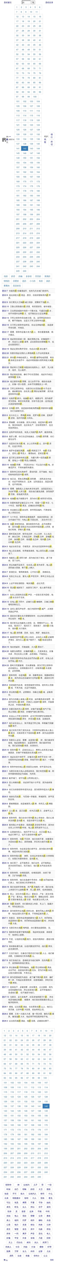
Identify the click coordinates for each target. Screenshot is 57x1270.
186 (24, 200)
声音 (32, 1233)
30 (34, 30)
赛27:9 (5, 967)
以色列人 (32, 1193)
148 (38, 153)
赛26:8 (5, 817)
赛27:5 (5, 939)
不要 (32, 1202)
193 (18, 209)
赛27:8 (5, 960)
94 (29, 91)
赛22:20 (5, 353)
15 (34, 16)
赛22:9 (5, 302)
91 (40, 87)
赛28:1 (5, 1006)
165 (18, 176)
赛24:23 (5, 665)
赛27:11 (5, 987)
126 (24, 129)
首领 (32, 1237)
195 (31, 209)
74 (29, 73)
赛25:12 (5, 766)
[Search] (33, 2)
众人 (24, 1206)
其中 (32, 1229)
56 (40, 54)
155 (31, 162)
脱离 (8, 1251)
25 (34, 26)
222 (24, 242)
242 (24, 266)
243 (31, 266)
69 (29, 68)
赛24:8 (5, 576)
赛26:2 (5, 778)
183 (31, 195)
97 (17, 96)
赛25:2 (5, 684)
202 (24, 219)
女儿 (24, 1251)
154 (24, 162)
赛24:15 (5, 615)
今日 (17, 1246)
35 (34, 35)
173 (18, 186)
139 (31, 143)
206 (24, 223)
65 (34, 63)
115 (31, 115)
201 (18, 219)
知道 (6, 1193)
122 (24, 124)
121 (18, 124)
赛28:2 (5, 1013)
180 (38, 190)
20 (34, 21)
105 (18, 106)
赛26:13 (5, 855)
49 (29, 49)
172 (38, 181)
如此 (48, 1202)
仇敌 (40, 1229)
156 (38, 162)
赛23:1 (5, 398)
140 (38, 143)
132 (38, 134)
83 (23, 82)
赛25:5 (5, 708)
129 (18, 134)
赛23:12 (5, 478)
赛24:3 (5, 546)
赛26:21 (5, 910)
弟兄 (8, 1206)
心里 (8, 1224)
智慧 (16, 1229)
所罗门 (45, 1242)
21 (40, 21)
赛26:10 (5, 831)
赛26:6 (5, 803)
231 (31, 252)
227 (31, 247)
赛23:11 (5, 471)
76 (40, 73)
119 (31, 120)
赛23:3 (5, 415)
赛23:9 (5, 457)
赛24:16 (5, 622)
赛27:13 (5, 996)
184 (38, 195)
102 (24, 101)
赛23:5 (5, 432)
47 (17, 49)
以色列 (26, 1184)
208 (38, 223)
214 (24, 233)
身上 (8, 1220)
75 (34, 73)
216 (38, 233)
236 (38, 256)
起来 (31, 1211)
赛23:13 (5, 488)
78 (23, 77)
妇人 (36, 1242)
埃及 (16, 1202)
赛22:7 (5, 290)
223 (31, 242)
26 (40, 26)
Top (6, 1260)
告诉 (9, 1211)
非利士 (36, 1255)
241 (18, 266)
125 (18, 129)
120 (38, 120)
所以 (32, 1206)
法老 (19, 1255)
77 (17, 77)
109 (18, 110)
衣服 (27, 1255)
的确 (20, 276)
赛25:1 (5, 675)
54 (29, 54)
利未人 (8, 1246)
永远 (48, 1220)
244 (38, 266)
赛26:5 (5, 796)
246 (24, 270)
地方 (16, 1224)
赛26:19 (5, 893)
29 (29, 30)
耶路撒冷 (16, 1198)
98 (23, 96)
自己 (16, 1189)
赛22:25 (5, 388)
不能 (40, 1211)
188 (38, 200)
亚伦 (40, 1233)
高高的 (38, 276)
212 (38, 228)
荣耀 (32, 1215)
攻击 (24, 1229)
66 (40, 63)
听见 (16, 1206)
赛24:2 (5, 533)
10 (31, 11)
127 (31, 129)
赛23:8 (5, 450)
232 (38, 252)
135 (31, 139)
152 (38, 157)
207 (31, 223)
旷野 (49, 1246)
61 (40, 59)
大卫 (40, 1189)
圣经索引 (8, 2)
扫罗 (24, 1220)
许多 (24, 1237)
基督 (23, 1211)
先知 (8, 1215)
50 (34, 49)
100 (35, 96)
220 (38, 238)
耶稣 (24, 1189)
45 (34, 44)
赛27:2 (5, 927)
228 (38, 247)
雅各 (48, 1215)
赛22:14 (5, 317)
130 (24, 134)
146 (24, 153)
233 (18, 256)
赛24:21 (5, 658)
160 (38, 167)
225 (18, 247)
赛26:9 (5, 824)
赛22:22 (5, 367)
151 (31, 157)
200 (38, 214)
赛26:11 (5, 838)
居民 (11, 1255)
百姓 (42, 1198)
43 (23, 44)
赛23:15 (5, 502)
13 (23, 16)
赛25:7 (5, 723)
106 (24, 106)
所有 (8, 1233)
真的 (48, 280)
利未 (40, 1224)
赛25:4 (5, 699)
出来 (6, 1198)
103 (31, 101)
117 (18, 120)
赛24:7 (5, 571)
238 (24, 261)
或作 (32, 1220)
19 (29, 21)
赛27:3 (5, 932)
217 (18, 238)
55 (34, 54)
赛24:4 (5, 550)
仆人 (34, 1198)
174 (24, 186)
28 (23, 30)
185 (18, 200)
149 (18, 157)
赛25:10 (5, 749)
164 (38, 172)
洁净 (48, 1224)
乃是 (40, 1237)
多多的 (29, 276)
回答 (48, 1237)
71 (40, 68)
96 (40, 91)
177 (18, 190)
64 (29, 63)
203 (31, 219)
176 (38, 186)
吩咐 (26, 1198)
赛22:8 (5, 295)
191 (31, 205)
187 (31, 200)
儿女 (48, 1251)
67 (17, 68)
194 (24, 209)
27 (17, 30)
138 (24, 143)
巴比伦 (19, 1242)
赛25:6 (5, 716)
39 (29, 40)
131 (31, 134)
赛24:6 (5, 564)
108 (38, 106)
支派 (24, 1224)
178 (24, 190)
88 (23, 87)
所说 (48, 1229)
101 (18, 101)
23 (23, 26)
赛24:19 (5, 646)
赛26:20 (5, 903)
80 (34, 77)
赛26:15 (5, 872)
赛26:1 (5, 771)
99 (29, 96)
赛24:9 (5, 583)
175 (31, 186)
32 (17, 35)
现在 (24, 1215)
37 (17, 40)
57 (17, 59)
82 (17, 82)
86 (40, 82)
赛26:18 (5, 886)
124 (38, 124)
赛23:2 (5, 408)
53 (23, 54)
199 (31, 214)
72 (17, 73)
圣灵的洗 (17, 285)
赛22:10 (5, 306)
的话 (52, 143)
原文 (8, 1229)
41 (40, 40)
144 (38, 148)
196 (38, 209)
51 (40, 49)
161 (18, 172)
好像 (8, 1237)
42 (17, 44)
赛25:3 (5, 692)
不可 (14, 1193)
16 (40, 16)
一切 (49, 1184)
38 (23, 40)
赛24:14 (5, 608)
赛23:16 (5, 509)
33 (23, 35)
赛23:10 (5, 464)
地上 (16, 1215)
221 (18, 242)
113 (18, 115)
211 (31, 228)
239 (31, 261)
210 (24, 228)
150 (24, 157)
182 (24, 195)
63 (23, 63)
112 (38, 110)
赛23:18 (5, 523)
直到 (48, 1206)
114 (24, 115)
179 (31, 190)
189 (18, 205)
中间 (48, 1211)
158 (24, 167)
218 (24, 238)
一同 (16, 1233)
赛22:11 (5, 310)
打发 (33, 1246)
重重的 (7, 285)
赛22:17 (5, 331)
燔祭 (41, 1246)
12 (17, 16)
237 (18, 261)
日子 (40, 1206)
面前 (48, 1189)
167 (31, 176)
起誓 (40, 1251)
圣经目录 (49, 2)
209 (18, 228)
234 (24, 256)
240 (38, 261)
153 (18, 162)
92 (17, 91)
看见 (50, 1198)
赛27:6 (5, 946)
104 (38, 101)
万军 (16, 1251)
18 (23, 21)
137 (18, 143)
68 (23, 68)
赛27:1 (5, 917)
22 (17, 26)
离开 (24, 1233)
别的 (6, 276)
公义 (45, 1255)
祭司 (42, 1193)
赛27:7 (5, 953)
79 (29, 77)
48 (23, 49)
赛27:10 (5, 977)
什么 (50, 1193)
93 (23, 91)
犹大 (22, 1193)
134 (24, 139)
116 (38, 115)
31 (40, 30)
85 (34, 82)
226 (24, 247)
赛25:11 (5, 756)
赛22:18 (5, 339)
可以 (8, 1202)
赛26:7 (5, 810)
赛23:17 (5, 516)
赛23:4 (5, 422)
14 (29, 16)
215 (31, 233)
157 (18, 167)
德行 (52, 135)
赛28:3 (5, 1020)
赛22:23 (5, 374)
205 (18, 223)
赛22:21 (5, 357)
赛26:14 (5, 862)
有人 (48, 1233)
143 (31, 148)
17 (17, 21)
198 (24, 214)
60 (34, 59)
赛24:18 (5, 637)
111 (31, 110)
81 (40, 77)
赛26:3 (5, 782)
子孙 (40, 1202)
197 (18, 214)
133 (18, 139)
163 (31, 172)
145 (18, 153)
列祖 (25, 1246)
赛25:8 (5, 730)
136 (38, 139)
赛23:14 (5, 498)
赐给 (40, 1220)
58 (23, 59)
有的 (41, 280)
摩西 (24, 1202)
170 (24, 181)
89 (29, 87)
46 (40, 44)
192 (38, 205)
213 (18, 233)
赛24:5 (5, 557)
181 (18, 195)
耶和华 (8, 1184)
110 (24, 110)
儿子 (35, 1184)
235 (31, 256)
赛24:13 (5, 601)
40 (34, 40)
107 (31, 106)
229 (18, 252)
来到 (28, 1242)
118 (24, 120)
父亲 (40, 1215)
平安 (16, 1237)
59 (29, 59)
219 (31, 238)
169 (18, 181)
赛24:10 (5, 587)
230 (24, 252)
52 (17, 54)
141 (18, 148)
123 (31, 124)
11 (37, 11)
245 (18, 270)
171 (31, 181)
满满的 (47, 276)
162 (24, 172)
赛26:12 (5, 848)
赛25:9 (5, 740)
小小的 (32, 280)
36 (40, 35)
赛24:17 (5, 632)
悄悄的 (7, 280)
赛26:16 (5, 879)
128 (38, 129)
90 (34, 87)
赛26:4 (5, 789)
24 (29, 26)
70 (34, 68)
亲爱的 (16, 280)
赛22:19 (5, 348)
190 (24, 205)
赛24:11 (5, 594)
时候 (8, 1189)
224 (38, 242)
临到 (16, 1220)
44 (29, 44)
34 (29, 35)
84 (29, 82)
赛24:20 (5, 651)
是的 (24, 280)
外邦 (32, 1251)
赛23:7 (5, 443)
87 (17, 87)
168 (38, 176)
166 (24, 176)
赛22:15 (5, 324)
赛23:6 (5, 436)
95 (34, 91)
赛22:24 (5, 381)
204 (38, 219)
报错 (52, 1259)
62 (17, 63)
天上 (10, 1242)
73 (23, 73)
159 (31, 167)
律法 (32, 1224)
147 (31, 153)
